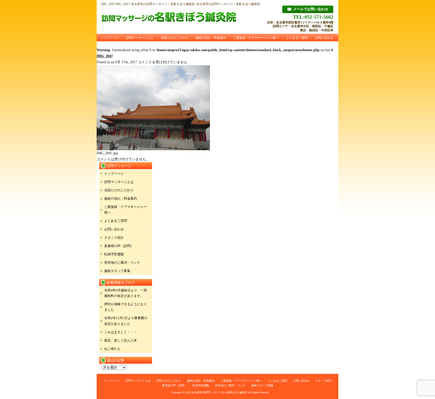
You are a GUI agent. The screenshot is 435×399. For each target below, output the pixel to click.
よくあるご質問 (296, 38)
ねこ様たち (112, 349)
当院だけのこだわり (174, 38)
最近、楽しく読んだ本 (120, 340)
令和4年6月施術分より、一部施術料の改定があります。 (125, 293)
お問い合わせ (324, 38)
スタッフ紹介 (114, 237)
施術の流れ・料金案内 (211, 38)
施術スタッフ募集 (117, 271)
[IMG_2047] (153, 149)
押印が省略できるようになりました (125, 307)
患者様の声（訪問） (119, 246)
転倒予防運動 (114, 254)
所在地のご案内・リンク (122, 262)
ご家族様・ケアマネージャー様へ (256, 38)
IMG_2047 (105, 56)
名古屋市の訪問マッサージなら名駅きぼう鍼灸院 (219, 392)
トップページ (109, 38)
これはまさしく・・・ (120, 332)
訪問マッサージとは (139, 38)
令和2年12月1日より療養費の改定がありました (125, 320)
